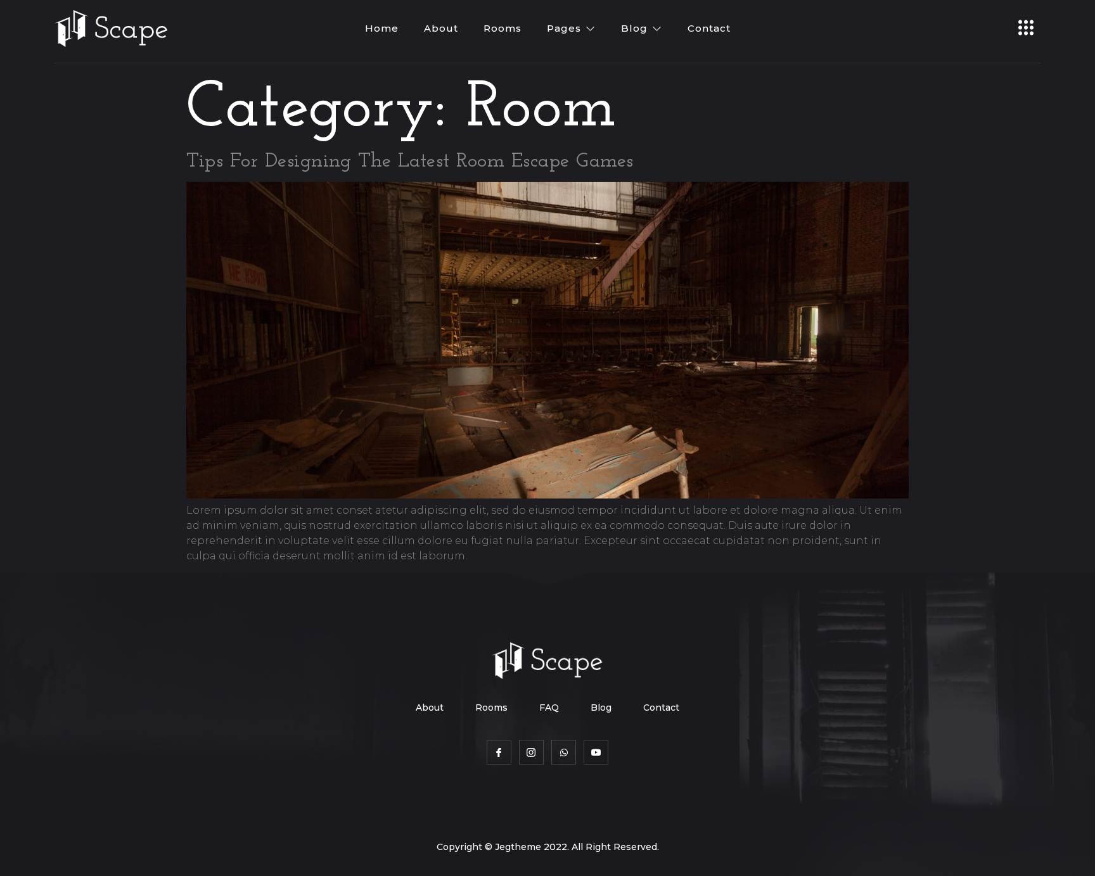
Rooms (502, 28)
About (441, 28)
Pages (564, 28)
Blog (634, 28)
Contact (709, 28)
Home (382, 28)
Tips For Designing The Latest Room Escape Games (410, 161)
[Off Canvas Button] (1026, 28)
